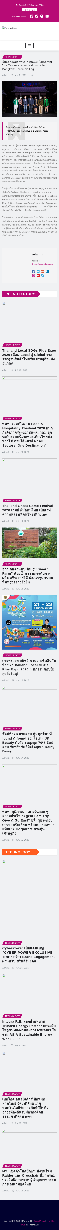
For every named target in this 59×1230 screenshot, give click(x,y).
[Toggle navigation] (29, 45)
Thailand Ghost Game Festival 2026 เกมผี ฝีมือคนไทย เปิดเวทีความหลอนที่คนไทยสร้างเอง (27, 510)
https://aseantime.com (42, 264)
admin (5, 75)
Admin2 (6, 452)
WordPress (39, 1221)
